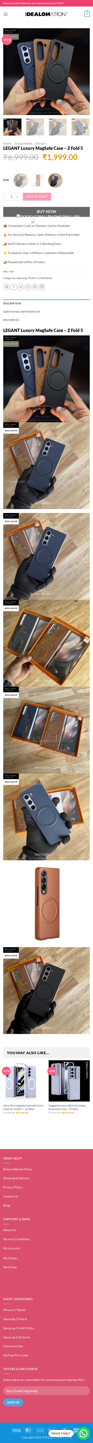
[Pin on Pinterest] (35, 287)
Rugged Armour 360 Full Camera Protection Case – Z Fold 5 (67, 1107)
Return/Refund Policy (17, 1169)
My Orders (10, 1258)
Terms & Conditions (16, 1239)
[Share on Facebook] (14, 287)
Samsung (21, 278)
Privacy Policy (12, 1187)
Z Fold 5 (40, 143)
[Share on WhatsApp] (6, 287)
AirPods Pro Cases (15, 1355)
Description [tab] (12, 303)
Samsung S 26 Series (16, 1337)
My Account (11, 1248)
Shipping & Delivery (16, 1178)
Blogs (7, 1205)
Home (7, 143)
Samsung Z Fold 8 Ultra (18, 1328)
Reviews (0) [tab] (11, 319)
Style (6, 179)
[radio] (20, 180)
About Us (9, 1230)
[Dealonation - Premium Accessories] (46, 14)
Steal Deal (10, 1267)
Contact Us (10, 1196)
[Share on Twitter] (21, 287)
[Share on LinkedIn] (42, 287)
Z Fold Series (23, 143)
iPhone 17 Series (14, 1310)
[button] (5, 14)
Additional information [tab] (21, 311)
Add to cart (37, 196)
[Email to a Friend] (28, 287)
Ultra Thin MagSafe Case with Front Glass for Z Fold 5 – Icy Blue (23, 1107)
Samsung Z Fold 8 (15, 1319)
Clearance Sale (13, 1346)
